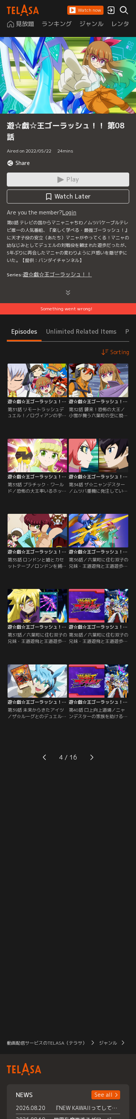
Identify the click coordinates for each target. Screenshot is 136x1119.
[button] (85, 10)
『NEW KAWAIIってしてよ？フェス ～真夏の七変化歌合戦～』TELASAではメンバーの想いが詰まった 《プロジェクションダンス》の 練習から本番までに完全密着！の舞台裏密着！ (87, 1107)
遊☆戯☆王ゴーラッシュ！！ (57, 274)
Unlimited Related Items (81, 331)
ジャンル (108, 1043)
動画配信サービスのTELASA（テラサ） (47, 1043)
